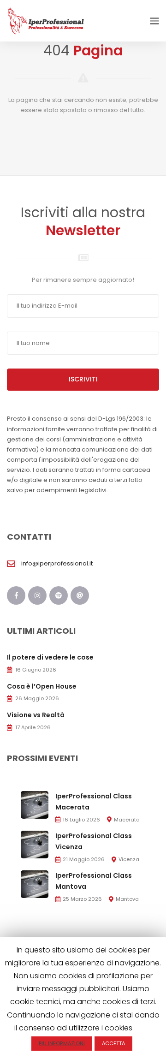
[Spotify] (58, 595)
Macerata (127, 819)
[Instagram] (37, 595)
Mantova (127, 899)
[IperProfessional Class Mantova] (34, 884)
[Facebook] (16, 595)
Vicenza (129, 859)
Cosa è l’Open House (42, 686)
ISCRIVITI (83, 379)
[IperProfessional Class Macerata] (34, 804)
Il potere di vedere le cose (50, 657)
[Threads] (80, 595)
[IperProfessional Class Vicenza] (34, 844)
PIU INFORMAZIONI (62, 1043)
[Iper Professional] (46, 20)
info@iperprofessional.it (57, 563)
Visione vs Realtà (36, 715)
